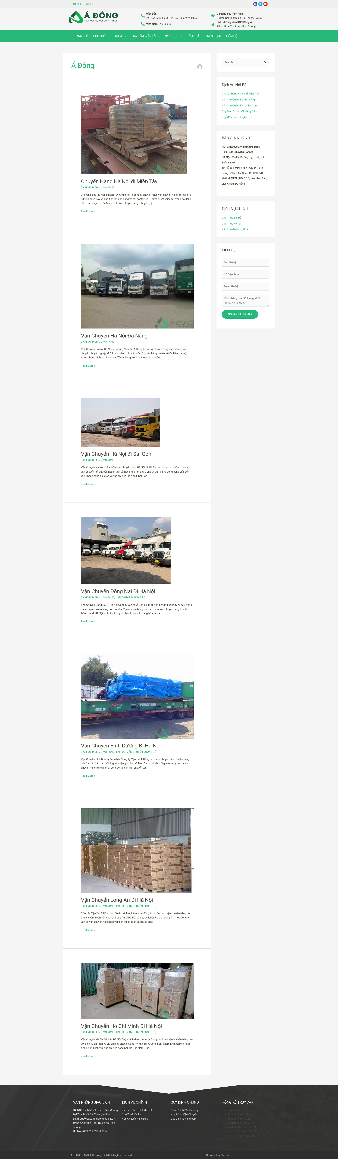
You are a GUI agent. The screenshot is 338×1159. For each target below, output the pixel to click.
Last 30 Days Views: (240, 1135)
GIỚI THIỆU (100, 36)
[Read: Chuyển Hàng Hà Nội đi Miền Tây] (134, 134)
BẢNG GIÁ (193, 36)
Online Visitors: (237, 1110)
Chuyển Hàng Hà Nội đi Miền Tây (119, 181)
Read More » (88, 211)
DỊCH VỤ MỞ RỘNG (103, 187)
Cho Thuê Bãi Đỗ (231, 217)
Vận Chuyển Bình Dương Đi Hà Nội (121, 746)
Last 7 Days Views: (239, 1131)
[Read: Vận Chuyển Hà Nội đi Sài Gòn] (120, 422)
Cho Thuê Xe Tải (231, 223)
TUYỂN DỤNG (212, 36)
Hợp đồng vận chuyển (234, 117)
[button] (119, 36)
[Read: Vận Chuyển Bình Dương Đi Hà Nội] (137, 696)
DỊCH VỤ (117, 36)
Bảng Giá (77, 4)
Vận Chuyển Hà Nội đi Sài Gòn (116, 454)
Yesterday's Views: (239, 1123)
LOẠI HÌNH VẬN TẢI (144, 36)
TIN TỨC (121, 751)
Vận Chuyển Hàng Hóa (235, 229)
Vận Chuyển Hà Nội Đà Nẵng (114, 336)
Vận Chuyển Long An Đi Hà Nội (117, 900)
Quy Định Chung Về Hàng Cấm (239, 111)
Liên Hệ (89, 4)
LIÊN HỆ (231, 36)
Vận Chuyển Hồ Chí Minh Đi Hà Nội (121, 1026)
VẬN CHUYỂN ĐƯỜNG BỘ (130, 597)
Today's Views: (236, 1114)
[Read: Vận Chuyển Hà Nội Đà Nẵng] (137, 286)
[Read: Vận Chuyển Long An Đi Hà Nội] (137, 850)
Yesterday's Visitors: (240, 1127)
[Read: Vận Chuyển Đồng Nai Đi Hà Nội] (126, 550)
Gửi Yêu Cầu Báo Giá (240, 314)
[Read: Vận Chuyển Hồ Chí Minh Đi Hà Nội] (137, 990)
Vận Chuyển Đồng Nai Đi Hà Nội (118, 591)
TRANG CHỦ (80, 36)
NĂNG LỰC (171, 36)
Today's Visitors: (237, 1118)
